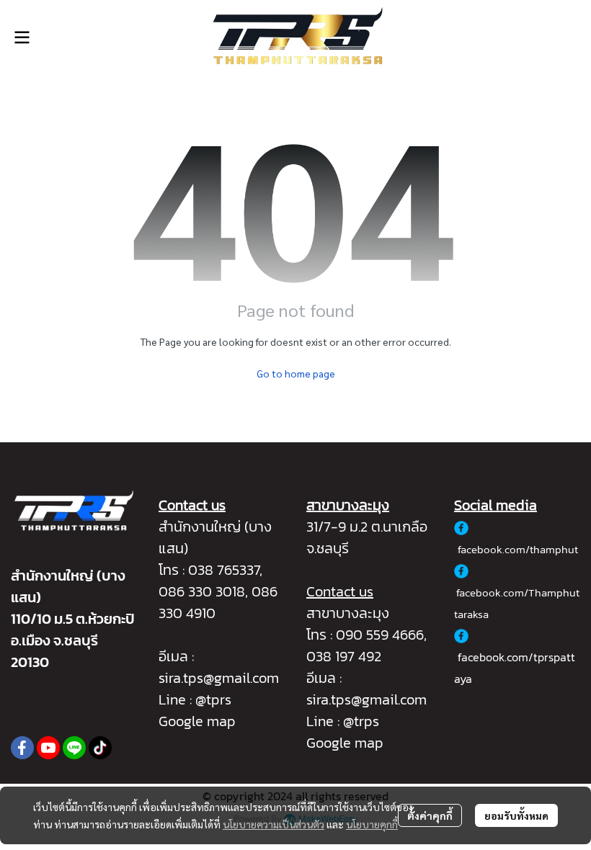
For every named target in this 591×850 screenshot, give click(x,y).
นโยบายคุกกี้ (372, 824)
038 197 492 (343, 656)
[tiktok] (100, 747)
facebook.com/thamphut (518, 549)
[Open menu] (21, 37)
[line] (74, 747)
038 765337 (223, 570)
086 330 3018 (202, 591)
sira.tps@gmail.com (219, 678)
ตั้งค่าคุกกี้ (430, 815)
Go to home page (296, 373)
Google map (197, 721)
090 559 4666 (380, 634)
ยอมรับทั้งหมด (516, 815)
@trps (361, 721)
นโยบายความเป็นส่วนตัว (273, 824)
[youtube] (48, 747)
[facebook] (22, 747)
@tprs (213, 699)
